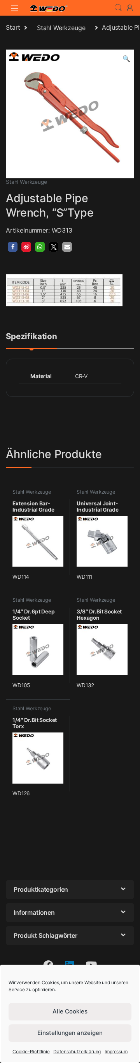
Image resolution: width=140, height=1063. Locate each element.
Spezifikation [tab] (31, 336)
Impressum (116, 1051)
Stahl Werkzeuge (61, 28)
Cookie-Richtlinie (30, 1051)
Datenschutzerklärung (77, 1051)
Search (118, 8)
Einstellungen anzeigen (70, 1032)
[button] (126, 58)
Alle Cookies (70, 1011)
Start (13, 28)
